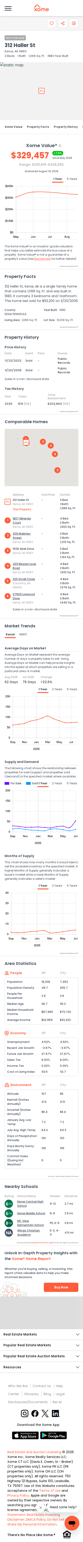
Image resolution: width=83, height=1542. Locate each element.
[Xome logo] (41, 7)
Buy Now (61, 1287)
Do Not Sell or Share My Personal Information (37, 1522)
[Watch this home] (51, 23)
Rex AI (57, 1402)
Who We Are (18, 1386)
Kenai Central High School (30, 1204)
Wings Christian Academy (28, 1233)
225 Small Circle (24, 579)
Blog (47, 1394)
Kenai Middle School (31, 1213)
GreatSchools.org (43, 1243)
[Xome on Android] (53, 1435)
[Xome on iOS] (26, 1435)
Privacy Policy (18, 1495)
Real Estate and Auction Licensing (34, 1452)
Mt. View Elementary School (30, 1223)
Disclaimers (42, 259)
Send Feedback (42, 1317)
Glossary (31, 1394)
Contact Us (42, 1386)
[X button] (46, 1413)
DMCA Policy (36, 1519)
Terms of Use (50, 1490)
